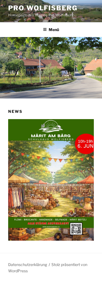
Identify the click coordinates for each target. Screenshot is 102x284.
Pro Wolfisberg (43, 8)
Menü (54, 29)
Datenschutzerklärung (27, 264)
